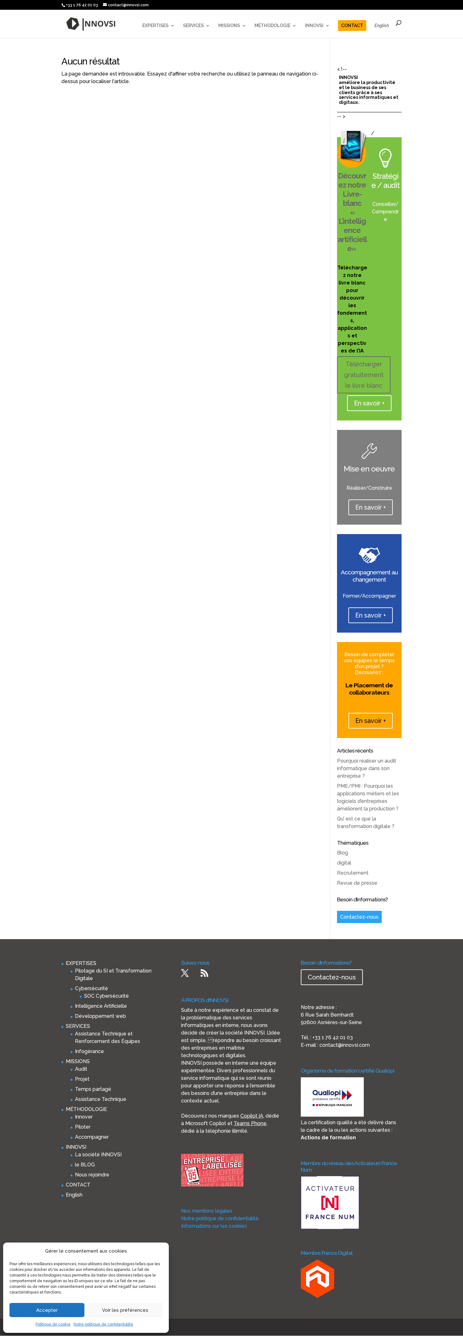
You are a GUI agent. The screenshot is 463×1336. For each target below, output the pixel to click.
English (381, 25)
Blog (342, 853)
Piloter (82, 1127)
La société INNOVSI (98, 1155)
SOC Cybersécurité (106, 996)
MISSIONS (229, 25)
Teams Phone (250, 1123)
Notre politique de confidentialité (103, 1324)
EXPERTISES (155, 25)
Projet (82, 1079)
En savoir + (369, 403)
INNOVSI (314, 25)
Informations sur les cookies (214, 1226)
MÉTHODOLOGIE (272, 25)
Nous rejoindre (92, 1175)
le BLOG (85, 1165)
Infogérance (89, 1051)
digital (344, 863)
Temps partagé (93, 1089)
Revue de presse (357, 883)
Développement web (100, 1016)
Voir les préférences (125, 1310)
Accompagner (92, 1137)
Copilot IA (251, 1116)
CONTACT (352, 25)
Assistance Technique (100, 1099)
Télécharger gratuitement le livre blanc (364, 374)
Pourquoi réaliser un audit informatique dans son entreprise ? (366, 768)
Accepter (47, 1310)
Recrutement (353, 873)
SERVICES (193, 25)
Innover (84, 1117)
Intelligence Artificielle (101, 1006)
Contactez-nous (359, 917)
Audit (81, 1069)
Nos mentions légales (206, 1211)
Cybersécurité (91, 988)
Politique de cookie (53, 1324)
